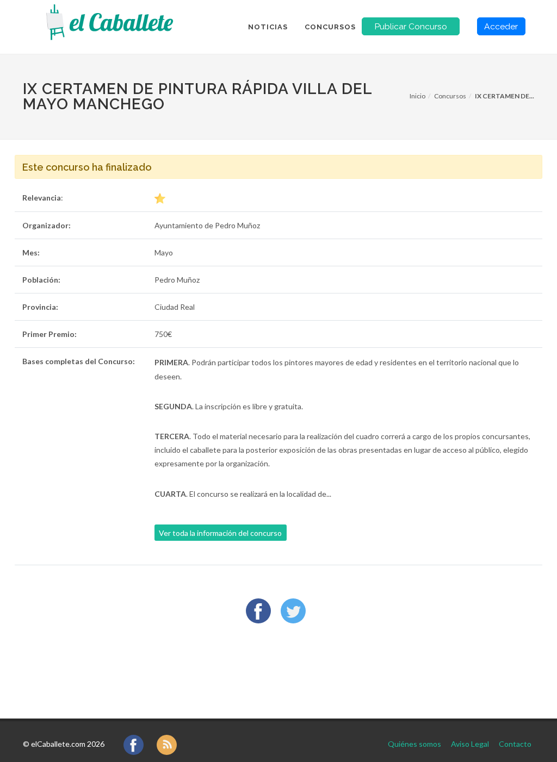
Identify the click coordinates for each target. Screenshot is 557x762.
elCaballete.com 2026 (67, 743)
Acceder (501, 26)
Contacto (515, 743)
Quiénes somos (414, 743)
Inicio (417, 96)
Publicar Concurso (410, 26)
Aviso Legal (470, 743)
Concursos (450, 96)
